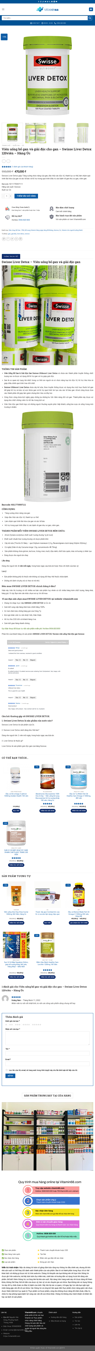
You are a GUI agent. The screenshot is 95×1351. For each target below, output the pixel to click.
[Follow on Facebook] (38, 2)
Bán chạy (12, 230)
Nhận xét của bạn (12, 1029)
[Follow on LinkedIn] (54, 2)
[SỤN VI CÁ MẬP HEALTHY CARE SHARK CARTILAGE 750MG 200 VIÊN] (16, 833)
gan (9, 234)
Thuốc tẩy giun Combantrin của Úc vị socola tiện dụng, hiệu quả (47, 913)
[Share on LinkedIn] (20, 239)
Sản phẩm (78, 1317)
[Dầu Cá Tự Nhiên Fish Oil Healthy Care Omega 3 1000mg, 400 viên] (78, 776)
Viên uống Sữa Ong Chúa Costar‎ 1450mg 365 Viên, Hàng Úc (16, 913)
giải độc (14, 234)
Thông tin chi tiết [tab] (11, 256)
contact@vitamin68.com (17, 1330)
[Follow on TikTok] (43, 2)
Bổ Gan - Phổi (20, 230)
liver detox (20, 234)
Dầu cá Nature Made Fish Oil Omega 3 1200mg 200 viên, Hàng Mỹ (78, 914)
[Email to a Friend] (16, 239)
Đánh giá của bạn (12, 1021)
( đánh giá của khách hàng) (22, 167)
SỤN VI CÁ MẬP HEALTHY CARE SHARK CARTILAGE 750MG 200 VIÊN (16, 852)
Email (8, 1059)
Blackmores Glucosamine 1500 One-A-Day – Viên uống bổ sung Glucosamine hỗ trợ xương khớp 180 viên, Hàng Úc (47, 797)
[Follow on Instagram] (40, 2)
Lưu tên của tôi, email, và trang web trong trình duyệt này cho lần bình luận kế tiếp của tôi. (43, 1070)
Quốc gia (16, 145)
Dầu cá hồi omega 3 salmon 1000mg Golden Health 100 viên (16, 795)
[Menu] (3, 9)
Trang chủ (6, 145)
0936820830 (16, 1326)
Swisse (56, 230)
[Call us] (49, 2)
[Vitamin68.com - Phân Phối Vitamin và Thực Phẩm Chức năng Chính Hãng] (47, 9)
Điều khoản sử (56, 1321)
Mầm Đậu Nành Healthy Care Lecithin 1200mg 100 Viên (47, 963)
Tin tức (77, 1321)
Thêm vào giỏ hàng (26, 196)
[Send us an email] (47, 2)
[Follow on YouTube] (56, 2)
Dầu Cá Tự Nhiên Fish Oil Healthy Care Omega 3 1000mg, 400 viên (79, 796)
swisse (27, 234)
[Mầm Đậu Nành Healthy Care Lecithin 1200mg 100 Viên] (47, 945)
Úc (23, 145)
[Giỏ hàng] (91, 9)
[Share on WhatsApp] (4, 239)
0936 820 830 (24, 220)
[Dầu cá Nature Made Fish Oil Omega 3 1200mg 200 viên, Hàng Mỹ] (78, 894)
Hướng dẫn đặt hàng (58, 1317)
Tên (7, 1049)
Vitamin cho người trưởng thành (72, 230)
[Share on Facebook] (8, 239)
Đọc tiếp (16, 810)
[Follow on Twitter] (45, 2)
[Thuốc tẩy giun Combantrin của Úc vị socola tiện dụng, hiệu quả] (47, 894)
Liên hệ (77, 1325)
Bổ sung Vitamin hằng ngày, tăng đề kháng (39, 230)
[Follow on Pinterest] (52, 2)
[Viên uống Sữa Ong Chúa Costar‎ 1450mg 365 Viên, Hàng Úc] (16, 894)
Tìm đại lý (78, 1328)
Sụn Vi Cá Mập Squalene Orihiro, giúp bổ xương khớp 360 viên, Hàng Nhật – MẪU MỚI (16, 964)
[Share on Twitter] (12, 239)
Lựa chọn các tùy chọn (78, 923)
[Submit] (90, 18)
